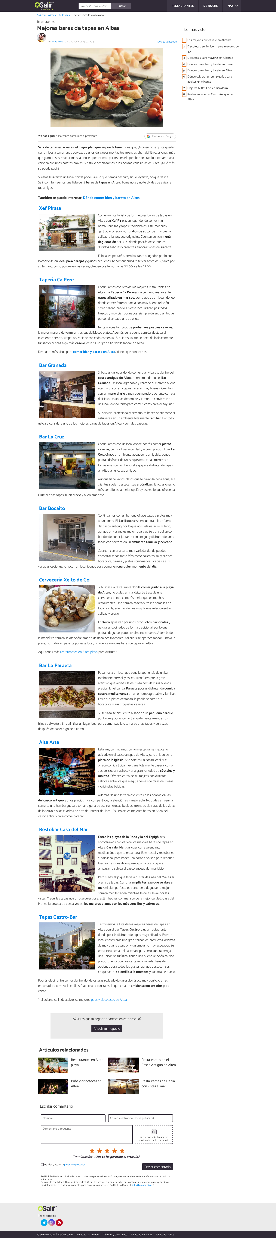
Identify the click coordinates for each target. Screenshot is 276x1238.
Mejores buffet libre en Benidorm (207, 88)
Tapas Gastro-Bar (58, 917)
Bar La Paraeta (55, 665)
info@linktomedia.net (142, 1185)
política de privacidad (74, 1165)
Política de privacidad (141, 1234)
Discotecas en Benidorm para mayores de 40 (213, 49)
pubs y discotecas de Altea (109, 1000)
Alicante (52, 15)
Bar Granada (53, 365)
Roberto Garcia (59, 42)
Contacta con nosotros (88, 1234)
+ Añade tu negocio (167, 42)
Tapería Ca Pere (56, 280)
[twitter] (44, 1222)
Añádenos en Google (162, 136)
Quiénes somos (65, 1234)
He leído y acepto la (64, 1164)
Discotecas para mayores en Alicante (210, 57)
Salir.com (41, 15)
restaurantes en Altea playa (79, 652)
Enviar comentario (157, 1167)
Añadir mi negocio (107, 1029)
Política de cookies (165, 1234)
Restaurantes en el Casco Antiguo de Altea (210, 97)
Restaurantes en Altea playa (87, 1063)
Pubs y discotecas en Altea (86, 1084)
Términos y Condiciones (115, 1234)
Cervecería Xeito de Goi (65, 580)
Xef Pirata (50, 208)
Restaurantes (65, 15)
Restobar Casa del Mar (63, 830)
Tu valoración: (82, 1157)
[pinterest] (59, 1222)
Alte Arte (49, 742)
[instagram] (51, 1222)
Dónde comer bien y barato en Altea (111, 198)
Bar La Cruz (51, 437)
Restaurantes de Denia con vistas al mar (158, 1084)
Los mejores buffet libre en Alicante (209, 40)
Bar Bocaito (52, 508)
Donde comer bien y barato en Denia (210, 64)
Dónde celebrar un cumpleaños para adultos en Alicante (209, 79)
